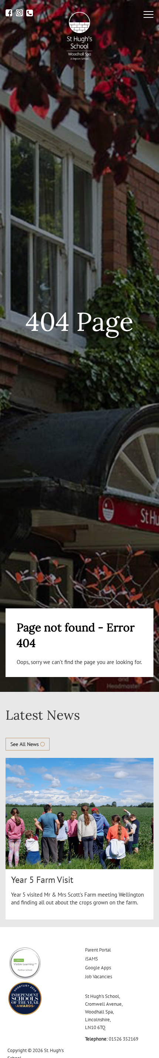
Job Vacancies (98, 976)
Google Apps (98, 968)
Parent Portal (98, 950)
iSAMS (91, 959)
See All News (25, 744)
